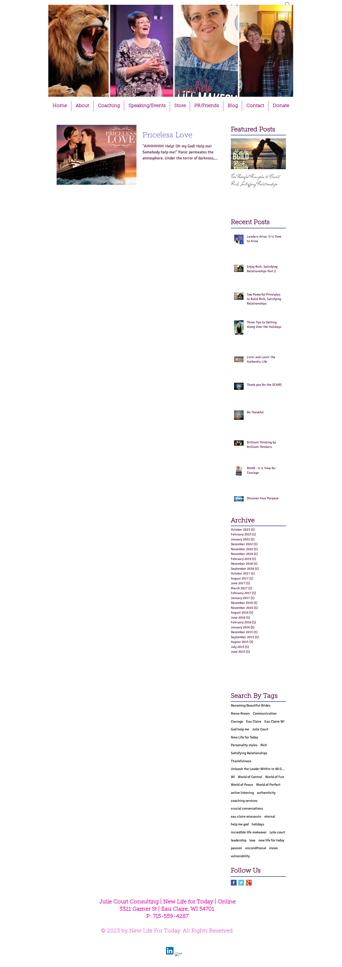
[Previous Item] (239, 154)
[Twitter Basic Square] (241, 883)
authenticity (266, 793)
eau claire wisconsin (246, 816)
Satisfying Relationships (249, 753)
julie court (277, 832)
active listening (242, 793)
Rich (263, 745)
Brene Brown (240, 713)
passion (236, 848)
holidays (258, 824)
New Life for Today (244, 737)
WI (233, 777)
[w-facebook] (178, 956)
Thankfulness (241, 761)
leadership (238, 840)
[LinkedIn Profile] (170, 950)
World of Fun (274, 777)
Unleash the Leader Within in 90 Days (258, 769)
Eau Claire (253, 721)
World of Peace (242, 785)
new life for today (271, 840)
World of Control (250, 777)
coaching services (244, 801)
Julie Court (260, 729)
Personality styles (244, 745)
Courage (237, 721)
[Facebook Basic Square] (234, 883)
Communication (265, 713)
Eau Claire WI (274, 721)
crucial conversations (247, 808)
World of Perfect (268, 785)
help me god (240, 824)
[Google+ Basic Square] (249, 883)
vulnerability (240, 856)
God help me (240, 729)
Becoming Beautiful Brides (250, 705)
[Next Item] (278, 154)
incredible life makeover (249, 832)
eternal (269, 816)
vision (273, 848)
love (252, 840)
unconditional (255, 848)
